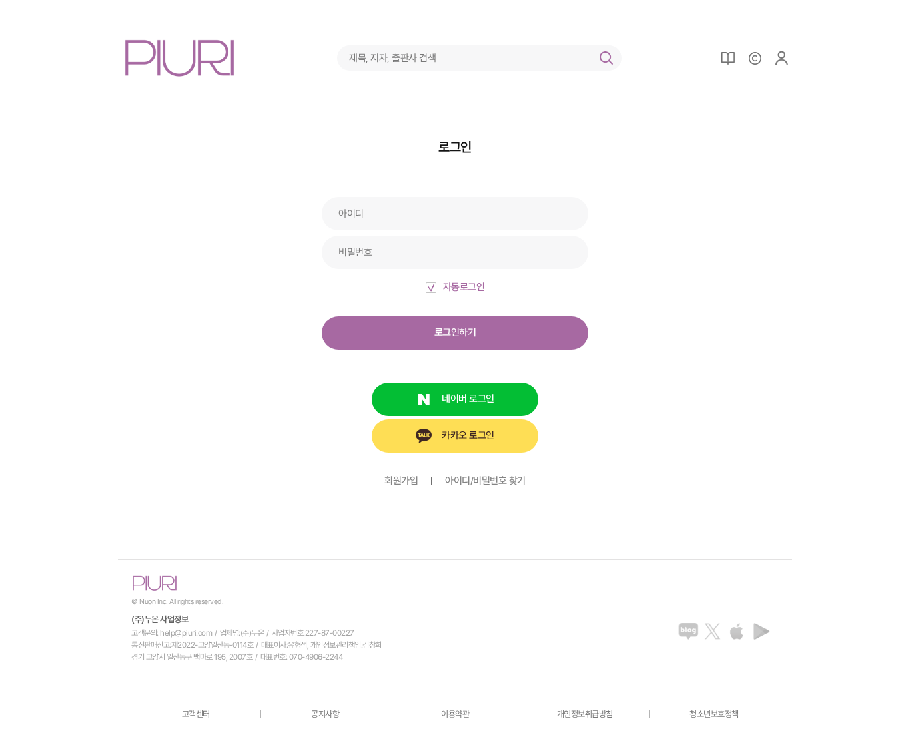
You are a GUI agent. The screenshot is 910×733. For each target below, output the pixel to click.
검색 (606, 58)
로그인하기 (455, 332)
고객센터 (196, 714)
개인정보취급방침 (585, 714)
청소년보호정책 (714, 714)
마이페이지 (781, 58)
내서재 (728, 58)
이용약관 (455, 714)
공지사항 (325, 714)
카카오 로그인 (468, 435)
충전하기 (754, 58)
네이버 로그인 (468, 399)
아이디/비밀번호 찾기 (485, 481)
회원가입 (401, 481)
